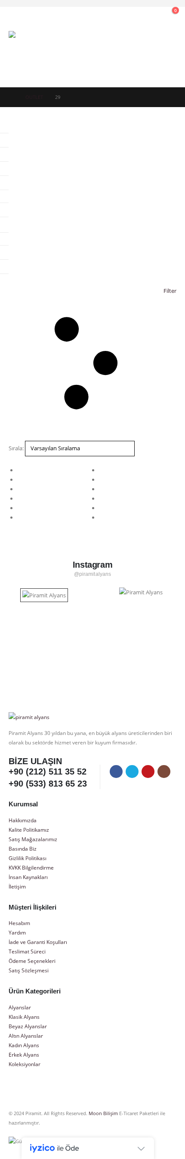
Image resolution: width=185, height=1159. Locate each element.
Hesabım (19, 922)
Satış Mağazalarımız (33, 839)
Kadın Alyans (24, 1045)
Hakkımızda (23, 820)
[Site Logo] (32, 55)
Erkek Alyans (24, 1054)
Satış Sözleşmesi (29, 970)
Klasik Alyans (24, 1016)
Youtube (148, 771)
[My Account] (132, 15)
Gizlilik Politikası (27, 858)
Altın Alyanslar (26, 1035)
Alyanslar (20, 1007)
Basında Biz (23, 848)
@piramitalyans (92, 574)
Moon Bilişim (103, 1113)
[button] (114, 15)
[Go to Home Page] (11, 97)
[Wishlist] (151, 15)
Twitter (132, 771)
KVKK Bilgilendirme (31, 867)
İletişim (17, 886)
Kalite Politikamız (29, 829)
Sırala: (16, 448)
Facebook (116, 771)
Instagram (163, 771)
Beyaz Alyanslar (28, 1026)
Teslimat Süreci (27, 951)
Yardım (17, 932)
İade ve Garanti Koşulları (38, 941)
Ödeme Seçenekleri (32, 960)
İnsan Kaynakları (28, 876)
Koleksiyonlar (24, 1064)
